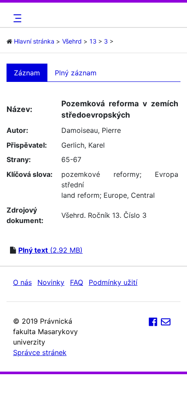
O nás (22, 282)
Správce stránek (40, 352)
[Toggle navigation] (16, 18)
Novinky (50, 282)
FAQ (76, 282)
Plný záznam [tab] (76, 72)
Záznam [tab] (27, 72)
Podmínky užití (113, 282)
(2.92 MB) (50, 250)
